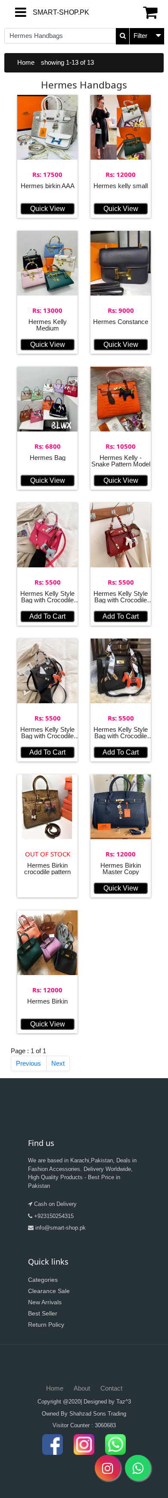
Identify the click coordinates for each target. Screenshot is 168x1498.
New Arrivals (45, 1302)
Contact (111, 1388)
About (82, 1388)
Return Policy (46, 1324)
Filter (140, 35)
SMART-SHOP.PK (40, 12)
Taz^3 (123, 1401)
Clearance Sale (49, 1290)
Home (25, 62)
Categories (43, 1279)
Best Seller (42, 1313)
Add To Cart (47, 616)
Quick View (47, 208)
